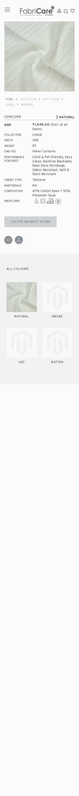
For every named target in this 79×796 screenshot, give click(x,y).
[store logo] (37, 10)
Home (9, 99)
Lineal (9, 104)
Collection (28, 99)
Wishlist (72, 10)
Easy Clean (51, 99)
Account (59, 10)
